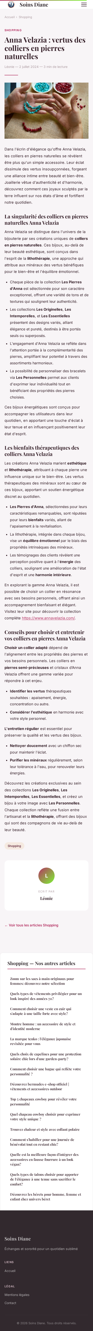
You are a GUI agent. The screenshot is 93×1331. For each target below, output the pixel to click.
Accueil (10, 17)
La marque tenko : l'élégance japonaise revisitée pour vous (40, 1041)
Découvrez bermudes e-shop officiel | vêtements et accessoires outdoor (39, 1086)
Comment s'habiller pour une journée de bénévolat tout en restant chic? (42, 1142)
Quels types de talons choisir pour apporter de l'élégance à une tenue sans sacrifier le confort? (44, 1179)
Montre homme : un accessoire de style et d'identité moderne (42, 1026)
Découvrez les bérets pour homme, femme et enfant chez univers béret (45, 1196)
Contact (10, 1303)
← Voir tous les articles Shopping (31, 925)
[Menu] (83, 4)
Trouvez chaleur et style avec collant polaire (45, 1129)
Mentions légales (17, 1295)
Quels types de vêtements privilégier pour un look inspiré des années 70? (46, 996)
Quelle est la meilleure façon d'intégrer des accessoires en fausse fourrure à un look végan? (44, 1159)
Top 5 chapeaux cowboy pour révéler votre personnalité (43, 1101)
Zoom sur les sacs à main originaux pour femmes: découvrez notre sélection (42, 981)
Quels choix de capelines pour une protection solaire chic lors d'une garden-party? (45, 1056)
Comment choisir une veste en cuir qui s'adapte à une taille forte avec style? (40, 1011)
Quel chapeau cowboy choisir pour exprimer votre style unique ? (45, 1116)
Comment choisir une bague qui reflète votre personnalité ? (45, 1071)
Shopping (25, 17)
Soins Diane (34, 4)
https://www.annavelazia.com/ (48, 618)
